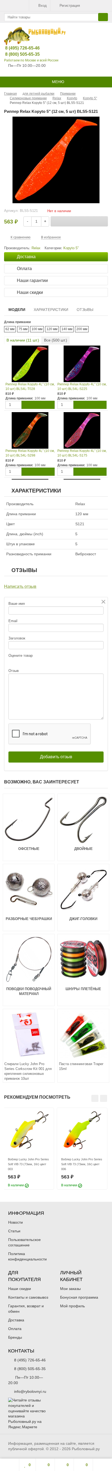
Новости (15, 1222)
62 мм (9, 329)
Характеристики (51, 309)
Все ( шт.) (55, 340)
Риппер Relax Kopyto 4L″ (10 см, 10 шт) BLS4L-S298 (30, 453)
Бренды (15, 1337)
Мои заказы (70, 1288)
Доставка (16, 1320)
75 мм (22, 329)
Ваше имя (16, 604)
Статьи (14, 1231)
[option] (28, 1148)
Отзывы (85, 309)
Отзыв (13, 671)
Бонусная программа (79, 1297)
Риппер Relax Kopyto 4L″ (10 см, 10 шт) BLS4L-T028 (30, 386)
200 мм (81, 329)
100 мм (37, 329)
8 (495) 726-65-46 (18, 48)
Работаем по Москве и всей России (31, 60)
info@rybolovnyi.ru (30, 1391)
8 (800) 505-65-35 (18, 54)
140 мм (66, 329)
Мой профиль (72, 1306)
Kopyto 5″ (71, 248)
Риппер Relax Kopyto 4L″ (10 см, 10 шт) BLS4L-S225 (82, 386)
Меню (57, 82)
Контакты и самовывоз (28, 1297)
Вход (42, 6)
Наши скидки (19, 1288)
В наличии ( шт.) (23, 340)
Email (12, 621)
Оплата (14, 1328)
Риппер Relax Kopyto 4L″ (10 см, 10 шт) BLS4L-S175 (82, 453)
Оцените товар (20, 656)
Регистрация (70, 6)
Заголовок (16, 638)
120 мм (51, 329)
